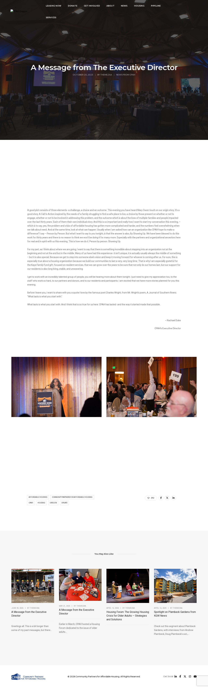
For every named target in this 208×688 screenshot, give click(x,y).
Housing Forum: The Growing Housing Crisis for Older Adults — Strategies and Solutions (127, 615)
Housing (139, 6)
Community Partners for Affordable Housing (72, 497)
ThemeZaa (106, 75)
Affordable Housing (38, 497)
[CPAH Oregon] (19, 11)
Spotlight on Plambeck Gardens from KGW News (175, 613)
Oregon (53, 503)
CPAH (31, 503)
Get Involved (92, 6)
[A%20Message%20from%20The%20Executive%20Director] (160, 497)
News (124, 6)
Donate (72, 6)
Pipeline (156, 6)
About (110, 6)
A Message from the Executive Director (28, 613)
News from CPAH (125, 75)
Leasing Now (53, 6)
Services (51, 17)
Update (64, 503)
